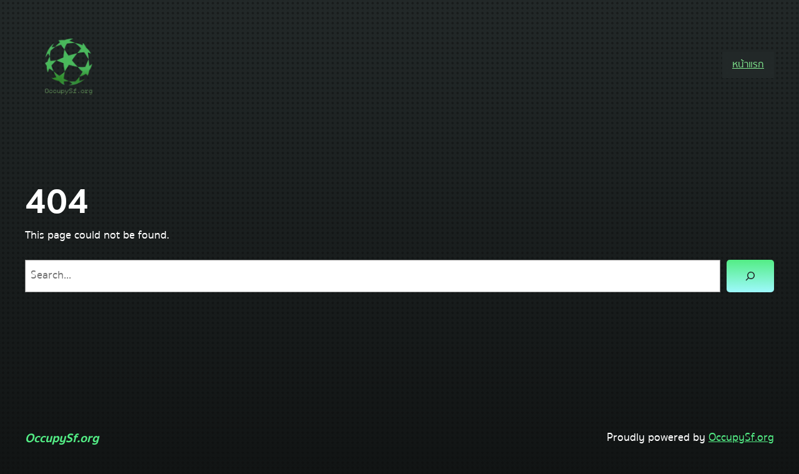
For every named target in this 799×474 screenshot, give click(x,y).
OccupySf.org (62, 438)
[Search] (750, 276)
